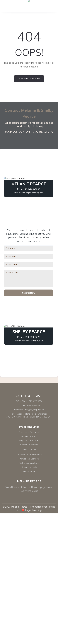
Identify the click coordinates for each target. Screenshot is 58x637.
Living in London (29, 449)
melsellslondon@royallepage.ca (28, 192)
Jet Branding (35, 510)
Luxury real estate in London (29, 454)
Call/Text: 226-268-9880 (29, 405)
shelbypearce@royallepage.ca (29, 340)
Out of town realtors (29, 463)
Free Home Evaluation (29, 432)
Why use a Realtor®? (29, 440)
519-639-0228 (32, 337)
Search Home (29, 471)
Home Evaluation (29, 436)
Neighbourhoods (29, 467)
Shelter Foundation (29, 444)
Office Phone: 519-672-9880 (29, 401)
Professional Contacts (29, 458)
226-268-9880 (32, 189)
